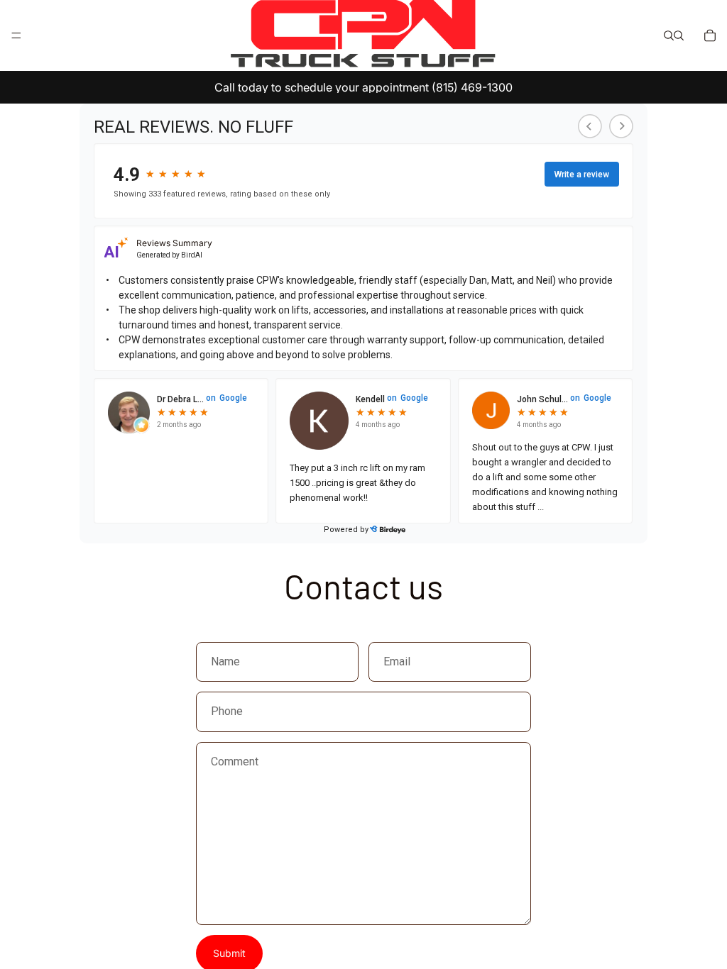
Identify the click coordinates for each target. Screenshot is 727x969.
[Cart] (710, 35)
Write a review (581, 174)
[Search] (668, 35)
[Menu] (16, 35)
